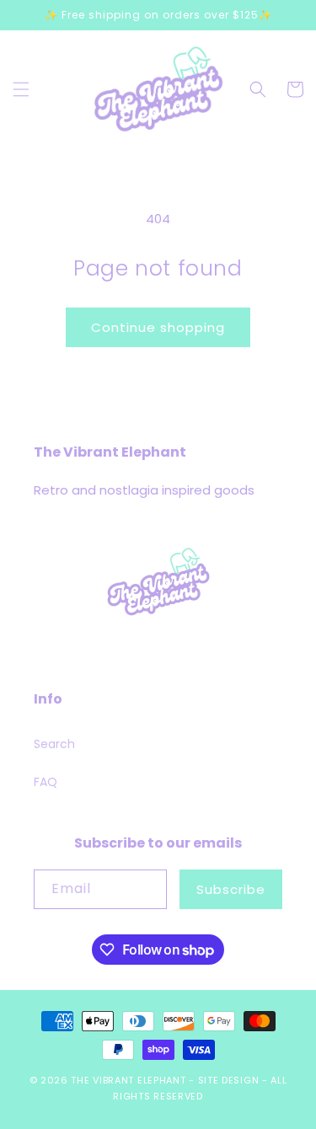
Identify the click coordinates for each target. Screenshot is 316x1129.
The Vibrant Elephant (128, 1080)
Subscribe (230, 889)
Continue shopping (158, 327)
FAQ (45, 781)
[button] (21, 89)
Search (54, 744)
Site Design (229, 1080)
